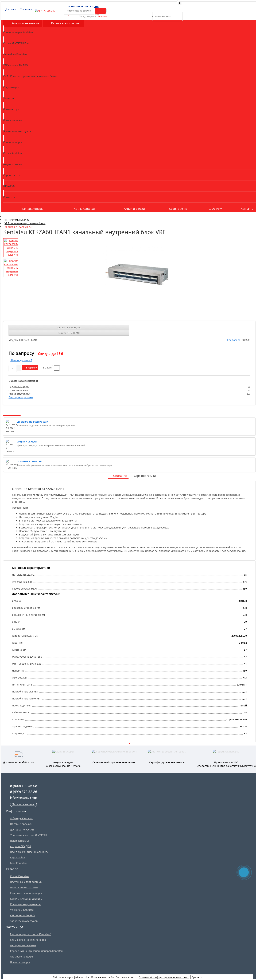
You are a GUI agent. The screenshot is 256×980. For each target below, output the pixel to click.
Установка (26, 9)
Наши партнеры (20, 962)
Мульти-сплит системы (24, 887)
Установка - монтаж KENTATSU (28, 835)
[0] (155, 7)
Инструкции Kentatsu (23, 945)
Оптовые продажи (21, 824)
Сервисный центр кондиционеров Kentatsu (36, 951)
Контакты (247, 209)
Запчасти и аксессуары (24, 921)
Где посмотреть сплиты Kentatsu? (30, 934)
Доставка (10, 9)
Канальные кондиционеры (26, 898)
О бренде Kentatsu (21, 818)
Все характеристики (21, 397)
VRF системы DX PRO (22, 915)
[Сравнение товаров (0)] (149, 7)
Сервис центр (178, 209)
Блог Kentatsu (18, 863)
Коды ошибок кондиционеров (28, 939)
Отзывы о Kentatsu (21, 956)
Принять (197, 977)
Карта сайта (17, 857)
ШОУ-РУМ (215, 209)
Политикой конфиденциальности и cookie (164, 977)
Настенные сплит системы (26, 882)
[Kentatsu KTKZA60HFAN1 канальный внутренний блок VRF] (137, 272)
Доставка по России (22, 829)
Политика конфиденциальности (29, 852)
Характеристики (145, 476)
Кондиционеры (33, 209)
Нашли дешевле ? (21, 360)
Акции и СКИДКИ (20, 846)
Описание (120, 476)
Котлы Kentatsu (84, 209)
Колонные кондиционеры (25, 904)
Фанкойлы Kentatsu (22, 909)
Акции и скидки (134, 209)
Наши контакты (19, 840)
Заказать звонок (23, 804)
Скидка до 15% (50, 353)
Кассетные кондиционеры (26, 893)
